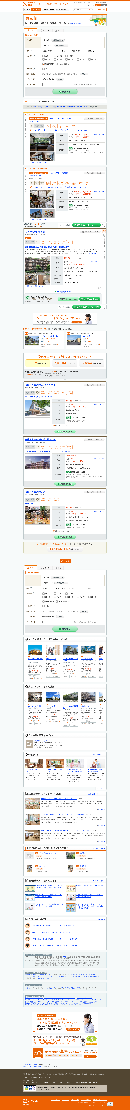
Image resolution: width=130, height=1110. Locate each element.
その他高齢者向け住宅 (42, 978)
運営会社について (102, 1102)
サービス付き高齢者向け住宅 (76, 974)
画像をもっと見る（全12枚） (39, 163)
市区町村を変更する (61, 45)
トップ (27, 10)
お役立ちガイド (62, 10)
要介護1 (55, 987)
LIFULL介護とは (55, 1100)
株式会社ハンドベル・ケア (78, 1004)
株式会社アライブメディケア (62, 1004)
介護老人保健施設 (76, 976)
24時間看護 (50, 989)
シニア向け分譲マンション (32, 976)
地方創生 (46, 1082)
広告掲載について (90, 2)
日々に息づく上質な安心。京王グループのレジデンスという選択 (62, 815)
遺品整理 (78, 1082)
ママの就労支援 (53, 1082)
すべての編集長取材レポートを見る (94, 794)
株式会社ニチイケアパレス (59, 999)
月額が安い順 (60, 107)
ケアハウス (54, 976)
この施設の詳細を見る (64, 292)
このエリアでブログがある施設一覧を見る (92, 848)
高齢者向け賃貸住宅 (90, 974)
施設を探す (37, 10)
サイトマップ (104, 2)
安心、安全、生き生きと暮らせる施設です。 (40, 397)
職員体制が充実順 (82, 107)
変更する (84, 74)
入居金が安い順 (49, 107)
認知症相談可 (29, 989)
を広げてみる (38, 363)
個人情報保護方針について (100, 1100)
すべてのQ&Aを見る (99, 919)
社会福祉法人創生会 (71, 283)
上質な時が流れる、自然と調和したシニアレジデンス (59, 799)
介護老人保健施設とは (75, 23)
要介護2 (61, 987)
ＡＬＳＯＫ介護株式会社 (94, 999)
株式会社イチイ (69, 1001)
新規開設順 (71, 107)
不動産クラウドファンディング (67, 1082)
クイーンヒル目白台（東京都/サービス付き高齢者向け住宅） (64, 838)
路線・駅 (46, 31)
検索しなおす (66, 549)
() (63, 64)
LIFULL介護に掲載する (82, 1102)
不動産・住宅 (26, 1082)
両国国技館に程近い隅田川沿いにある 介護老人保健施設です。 (47, 247)
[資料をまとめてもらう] (26, 140)
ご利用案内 (97, 2)
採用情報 (93, 1102)
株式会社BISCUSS (30, 1004)
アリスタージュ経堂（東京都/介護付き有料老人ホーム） (63, 822)
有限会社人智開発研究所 (88, 1003)
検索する (66, 91)
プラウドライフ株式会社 (45, 1003)
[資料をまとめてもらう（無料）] (104, 269)
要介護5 (79, 987)
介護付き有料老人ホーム (32, 974)
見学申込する (91, 299)
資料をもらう (70, 299)
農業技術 (95, 1082)
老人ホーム (39, 1082)
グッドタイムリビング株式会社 (77, 999)
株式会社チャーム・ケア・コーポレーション (37, 999)
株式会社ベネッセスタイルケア (34, 998)
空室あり (27, 987)
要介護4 (73, 987)
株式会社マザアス (75, 1003)
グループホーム (45, 976)
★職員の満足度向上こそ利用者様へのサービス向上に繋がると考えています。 (51, 451)
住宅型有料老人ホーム (46, 974)
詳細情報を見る (66, 432)
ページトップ (110, 1105)
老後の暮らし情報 (86, 1082)
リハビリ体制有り (72, 989)
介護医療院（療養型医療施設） (91, 976)
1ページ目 (65, 561)
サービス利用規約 (86, 1100)
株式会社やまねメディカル (60, 1003)
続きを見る (92, 253)
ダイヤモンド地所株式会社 (44, 1004)
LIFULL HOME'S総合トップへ (79, 2)
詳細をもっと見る (99, 134)
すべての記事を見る (99, 880)
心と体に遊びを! (30, 504)
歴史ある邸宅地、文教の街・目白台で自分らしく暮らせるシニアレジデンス (66, 831)
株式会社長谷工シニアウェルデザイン (35, 1001)
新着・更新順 (37, 107)
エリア (31, 30)
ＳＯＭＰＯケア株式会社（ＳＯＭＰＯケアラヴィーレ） (59, 998)
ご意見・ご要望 (75, 1100)
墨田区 (64, 957)
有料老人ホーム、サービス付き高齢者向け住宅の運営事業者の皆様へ (64, 1040)
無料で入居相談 (49, 10)
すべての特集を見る (99, 754)
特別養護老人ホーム (64, 976)
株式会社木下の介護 (30, 1003)
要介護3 (67, 987)
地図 (59, 31)
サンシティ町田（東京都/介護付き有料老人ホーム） (62, 806)
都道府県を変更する (58, 40)
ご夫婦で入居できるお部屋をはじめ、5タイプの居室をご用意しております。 (60, 187)
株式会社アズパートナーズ (84, 998)
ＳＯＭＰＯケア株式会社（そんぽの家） (86, 1001)
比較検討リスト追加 (95, 118)
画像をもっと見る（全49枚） (39, 220)
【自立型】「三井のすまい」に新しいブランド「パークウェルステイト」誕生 (61, 130)
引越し (33, 1082)
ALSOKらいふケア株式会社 (55, 1001)
